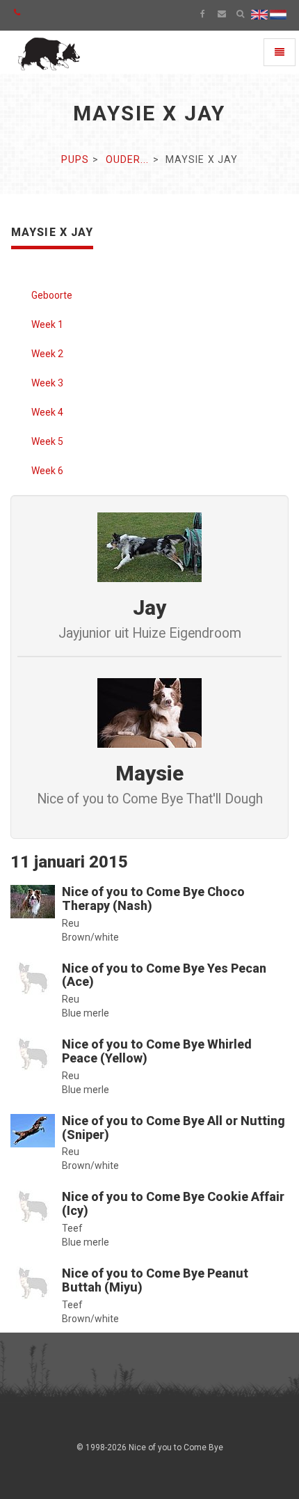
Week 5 (47, 441)
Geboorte (51, 295)
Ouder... (128, 159)
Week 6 (47, 470)
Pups (75, 159)
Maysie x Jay (52, 232)
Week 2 (47, 353)
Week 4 (47, 412)
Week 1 (47, 324)
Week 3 (47, 383)
